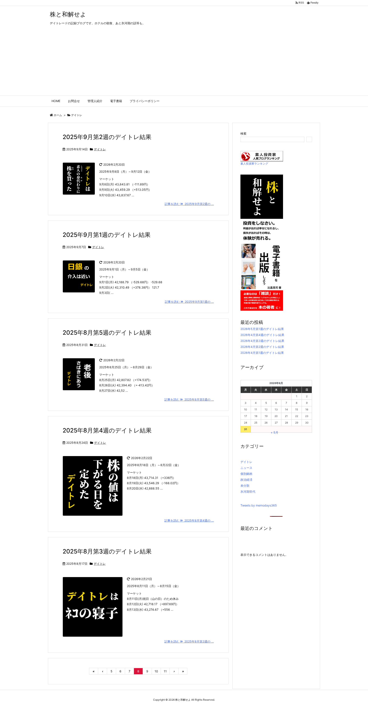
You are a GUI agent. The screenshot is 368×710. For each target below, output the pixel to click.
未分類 (244, 485)
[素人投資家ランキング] (261, 156)
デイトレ (100, 149)
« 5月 (274, 432)
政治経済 (246, 479)
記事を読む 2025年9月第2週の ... (189, 204)
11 (165, 671)
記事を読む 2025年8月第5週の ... (189, 399)
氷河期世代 (247, 491)
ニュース (246, 468)
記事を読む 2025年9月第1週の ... (189, 301)
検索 (243, 133)
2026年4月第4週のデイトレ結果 (262, 335)
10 (156, 671)
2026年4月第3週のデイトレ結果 (262, 341)
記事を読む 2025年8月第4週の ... (189, 520)
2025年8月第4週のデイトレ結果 (107, 430)
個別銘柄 (246, 473)
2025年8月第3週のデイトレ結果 (107, 551)
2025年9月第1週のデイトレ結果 (107, 234)
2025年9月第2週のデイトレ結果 (107, 137)
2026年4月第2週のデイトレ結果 (262, 347)
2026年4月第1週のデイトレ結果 (262, 352)
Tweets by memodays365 (258, 505)
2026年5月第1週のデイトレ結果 (262, 329)
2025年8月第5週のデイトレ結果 (107, 332)
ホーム (58, 115)
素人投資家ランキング (254, 163)
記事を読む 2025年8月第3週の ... (189, 641)
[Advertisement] (184, 63)
